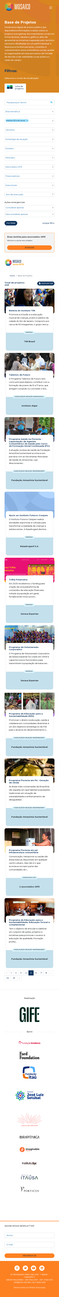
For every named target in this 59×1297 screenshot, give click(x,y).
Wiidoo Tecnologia (37, 1288)
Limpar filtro (48, 223)
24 (7, 978)
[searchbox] (28, 111)
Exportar (47, 283)
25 (14, 978)
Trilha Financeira (18, 580)
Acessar (29, 247)
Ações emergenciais (15, 202)
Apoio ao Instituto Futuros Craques (28, 515)
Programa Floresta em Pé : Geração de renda (29, 781)
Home (12, 276)
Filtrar (11, 223)
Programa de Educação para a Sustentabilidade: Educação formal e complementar (29, 922)
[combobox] (29, 111)
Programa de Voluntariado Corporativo (24, 648)
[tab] (15, 87)
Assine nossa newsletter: (19, 1226)
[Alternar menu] (50, 7)
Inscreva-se (29, 1255)
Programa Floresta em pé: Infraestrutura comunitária (23, 851)
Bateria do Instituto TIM (22, 310)
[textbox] (29, 194)
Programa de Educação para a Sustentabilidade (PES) (26, 715)
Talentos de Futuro (19, 375)
